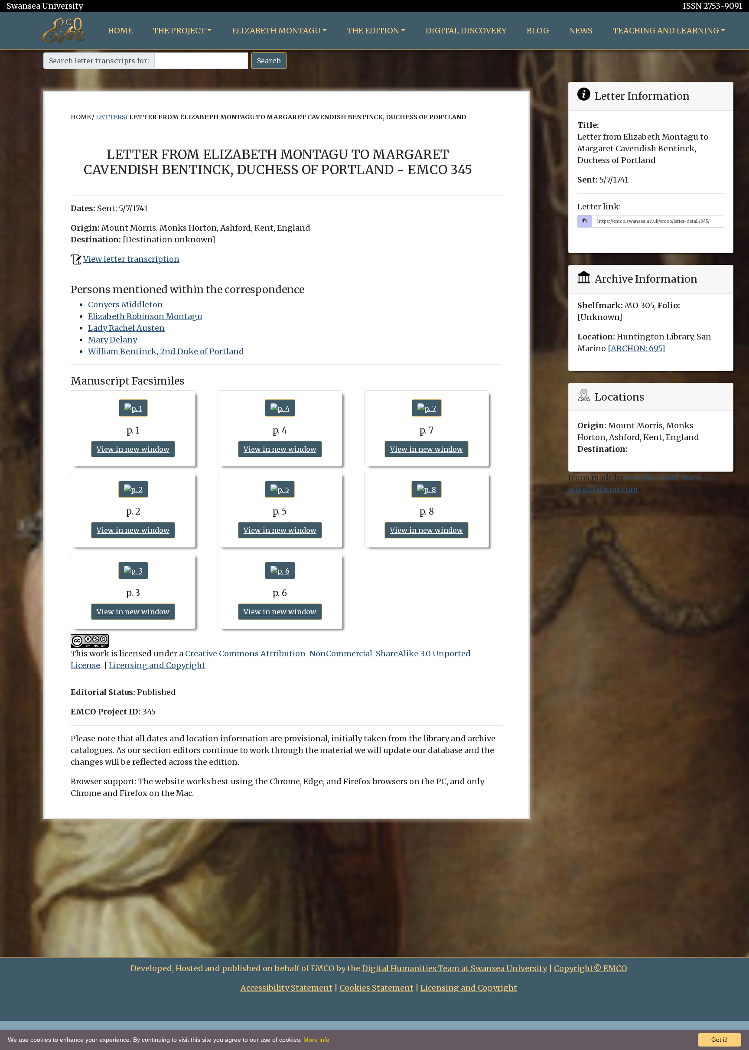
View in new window (133, 449)
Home (120, 31)
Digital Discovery (466, 31)
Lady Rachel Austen (126, 328)
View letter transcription (131, 259)
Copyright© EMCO (590, 968)
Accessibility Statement (286, 988)
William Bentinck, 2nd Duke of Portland (166, 351)
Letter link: (599, 207)
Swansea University (45, 6)
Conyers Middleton (125, 305)
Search (269, 60)
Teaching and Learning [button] (666, 31)
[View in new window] (133, 408)
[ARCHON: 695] (636, 348)
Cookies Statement (376, 988)
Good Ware (679, 478)
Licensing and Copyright (157, 665)
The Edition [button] (373, 31)
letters (110, 117)
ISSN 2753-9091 (712, 6)
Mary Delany (112, 340)
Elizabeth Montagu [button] (276, 31)
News (581, 31)
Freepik (640, 478)
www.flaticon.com (603, 489)
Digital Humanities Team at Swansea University (454, 968)
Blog (538, 31)
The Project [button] (179, 31)
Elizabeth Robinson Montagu (145, 316)
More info (316, 1039)
